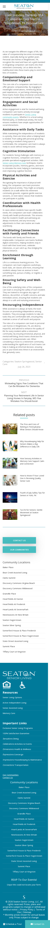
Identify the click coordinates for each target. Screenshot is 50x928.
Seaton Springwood (24, 361)
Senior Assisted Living (13, 708)
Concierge (13, 754)
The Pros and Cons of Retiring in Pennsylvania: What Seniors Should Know (31, 427)
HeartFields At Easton (13, 599)
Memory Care (9, 713)
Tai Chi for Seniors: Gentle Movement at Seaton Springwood (31, 512)
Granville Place (9, 593)
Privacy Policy (26, 909)
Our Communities (11, 775)
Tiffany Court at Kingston (14, 651)
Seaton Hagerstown (12, 620)
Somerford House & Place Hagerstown (21, 635)
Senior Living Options (12, 697)
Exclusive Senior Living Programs (18, 728)
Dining (11, 738)
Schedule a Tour (13, 924)
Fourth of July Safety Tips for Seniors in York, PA (32, 494)
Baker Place (8, 567)
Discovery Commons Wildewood (17, 588)
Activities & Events (17, 744)
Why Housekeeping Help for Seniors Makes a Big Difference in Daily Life (32, 444)
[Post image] (11, 430)
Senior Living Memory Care (14, 163)
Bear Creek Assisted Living (15, 572)
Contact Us (8, 777)
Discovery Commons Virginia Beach (19, 583)
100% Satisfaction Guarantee (16, 733)
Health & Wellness (17, 749)
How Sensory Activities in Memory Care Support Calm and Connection (32, 461)
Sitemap (27, 912)
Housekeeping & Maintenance (22, 759)
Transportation (15, 765)
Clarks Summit (9, 577)
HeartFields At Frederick (14, 604)
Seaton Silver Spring (12, 625)
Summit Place (9, 646)
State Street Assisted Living (15, 641)
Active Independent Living (14, 702)
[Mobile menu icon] (4, 6)
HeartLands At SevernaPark (15, 609)
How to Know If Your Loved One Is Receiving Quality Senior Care (32, 478)
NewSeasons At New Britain (15, 614)
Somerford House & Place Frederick (19, 630)
